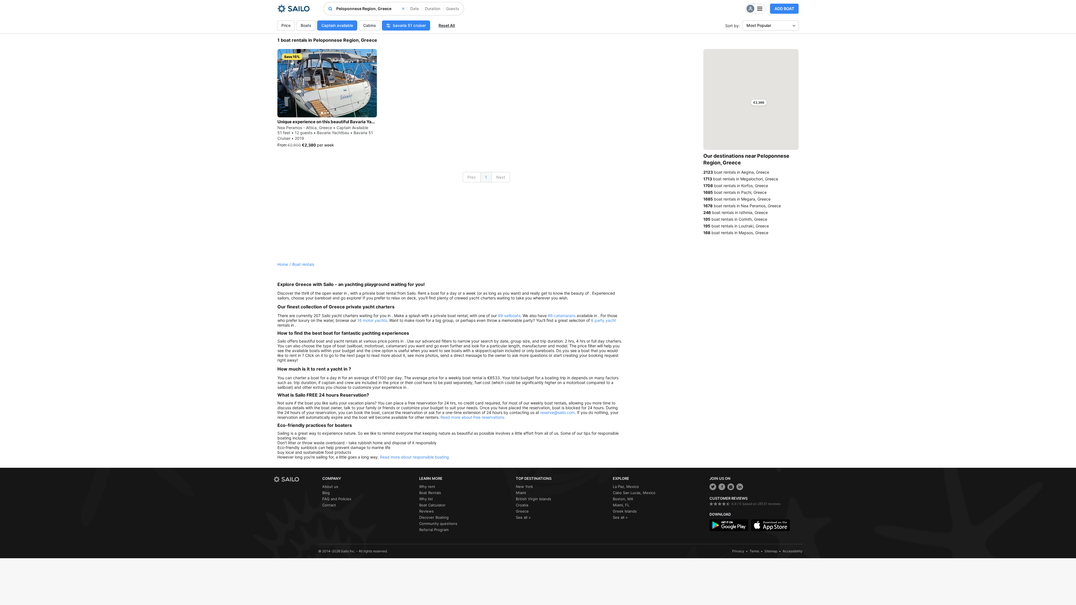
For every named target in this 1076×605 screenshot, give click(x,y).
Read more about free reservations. (472, 417)
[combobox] (370, 8)
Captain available (337, 25)
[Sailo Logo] (293, 8)
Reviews (426, 511)
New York (524, 486)
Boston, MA (623, 499)
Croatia (522, 505)
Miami (521, 492)
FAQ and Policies (336, 499)
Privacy (738, 551)
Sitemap (770, 551)
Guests (452, 8)
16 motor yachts (372, 320)
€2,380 (758, 102)
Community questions (438, 523)
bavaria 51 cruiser (409, 25)
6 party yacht (603, 320)
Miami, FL (621, 505)
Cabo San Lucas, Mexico (634, 492)
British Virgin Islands (533, 499)
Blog (326, 492)
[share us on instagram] (730, 486)
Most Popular (758, 25)
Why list (426, 499)
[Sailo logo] (295, 479)
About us (330, 486)
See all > (523, 517)
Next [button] (500, 177)
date (414, 8)
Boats (306, 25)
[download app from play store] (728, 525)
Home (282, 264)
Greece (522, 511)
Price (286, 25)
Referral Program (434, 529)
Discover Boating (434, 517)
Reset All (447, 25)
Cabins (369, 25)
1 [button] (486, 177)
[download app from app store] (770, 525)
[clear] (403, 9)
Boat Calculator (432, 505)
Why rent (427, 486)
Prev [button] (471, 177)
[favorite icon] (368, 55)
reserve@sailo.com (557, 412)
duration (432, 8)
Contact (329, 505)
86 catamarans (562, 315)
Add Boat (784, 8)
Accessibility (793, 551)
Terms (754, 551)
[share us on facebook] (721, 486)
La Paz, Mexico (626, 486)
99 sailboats (509, 315)
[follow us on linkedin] (739, 486)
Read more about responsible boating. (415, 457)
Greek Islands (625, 511)
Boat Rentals (430, 492)
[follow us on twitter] (712, 486)
